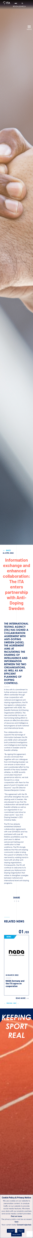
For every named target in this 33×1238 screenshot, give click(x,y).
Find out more (16, 1216)
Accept (11, 1231)
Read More (16, 1234)
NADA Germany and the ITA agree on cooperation (15, 983)
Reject (21, 1231)
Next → (16, 1003)
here (16, 1222)
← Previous (8, 1003)
